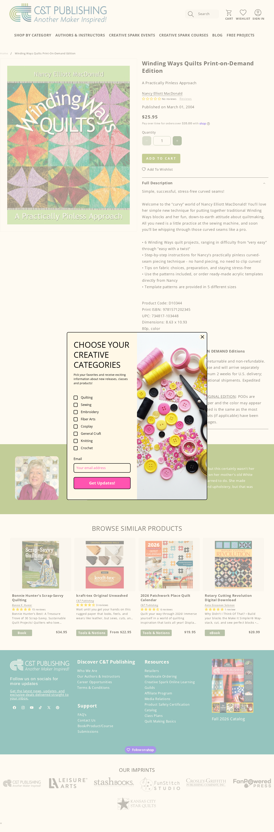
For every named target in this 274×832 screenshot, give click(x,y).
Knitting (87, 441)
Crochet (87, 448)
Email (78, 459)
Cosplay (87, 427)
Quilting (87, 398)
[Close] (202, 337)
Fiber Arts (88, 419)
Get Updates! (102, 483)
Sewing (86, 405)
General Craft (91, 434)
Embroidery (90, 412)
